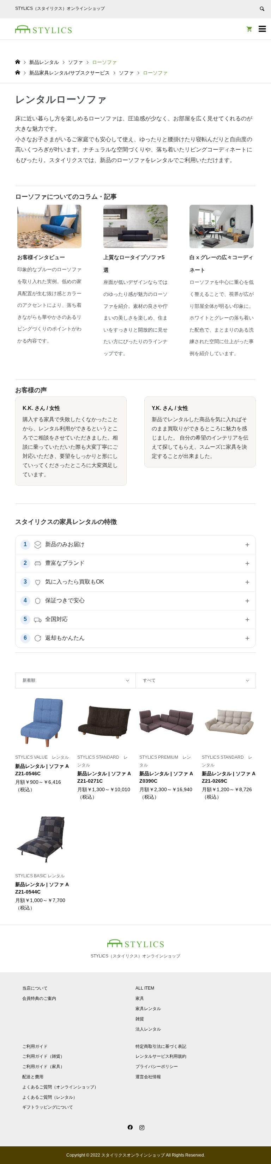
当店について (35, 988)
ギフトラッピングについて (47, 1107)
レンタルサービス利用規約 (161, 1056)
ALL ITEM (145, 988)
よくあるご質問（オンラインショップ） (60, 1087)
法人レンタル (148, 1029)
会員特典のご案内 (39, 998)
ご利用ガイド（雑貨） (43, 1056)
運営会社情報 (148, 1076)
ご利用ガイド (35, 1046)
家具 (140, 998)
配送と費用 (32, 1076)
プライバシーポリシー (157, 1066)
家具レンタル (148, 1008)
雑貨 (140, 1018)
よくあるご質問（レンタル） (49, 1097)
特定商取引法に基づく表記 (161, 1046)
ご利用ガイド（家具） (43, 1066)
